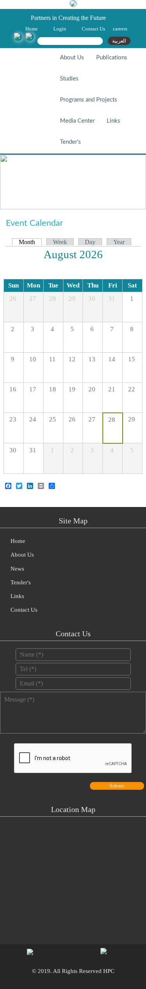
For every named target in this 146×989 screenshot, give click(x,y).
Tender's (70, 142)
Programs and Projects (88, 100)
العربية (119, 41)
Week (60, 242)
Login (59, 29)
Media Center (77, 121)
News (17, 569)
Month (30, 242)
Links (113, 121)
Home (31, 29)
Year (119, 242)
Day (90, 242)
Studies (69, 79)
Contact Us (93, 29)
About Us (72, 58)
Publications (111, 58)
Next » (17, 256)
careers (120, 29)
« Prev (130, 256)
